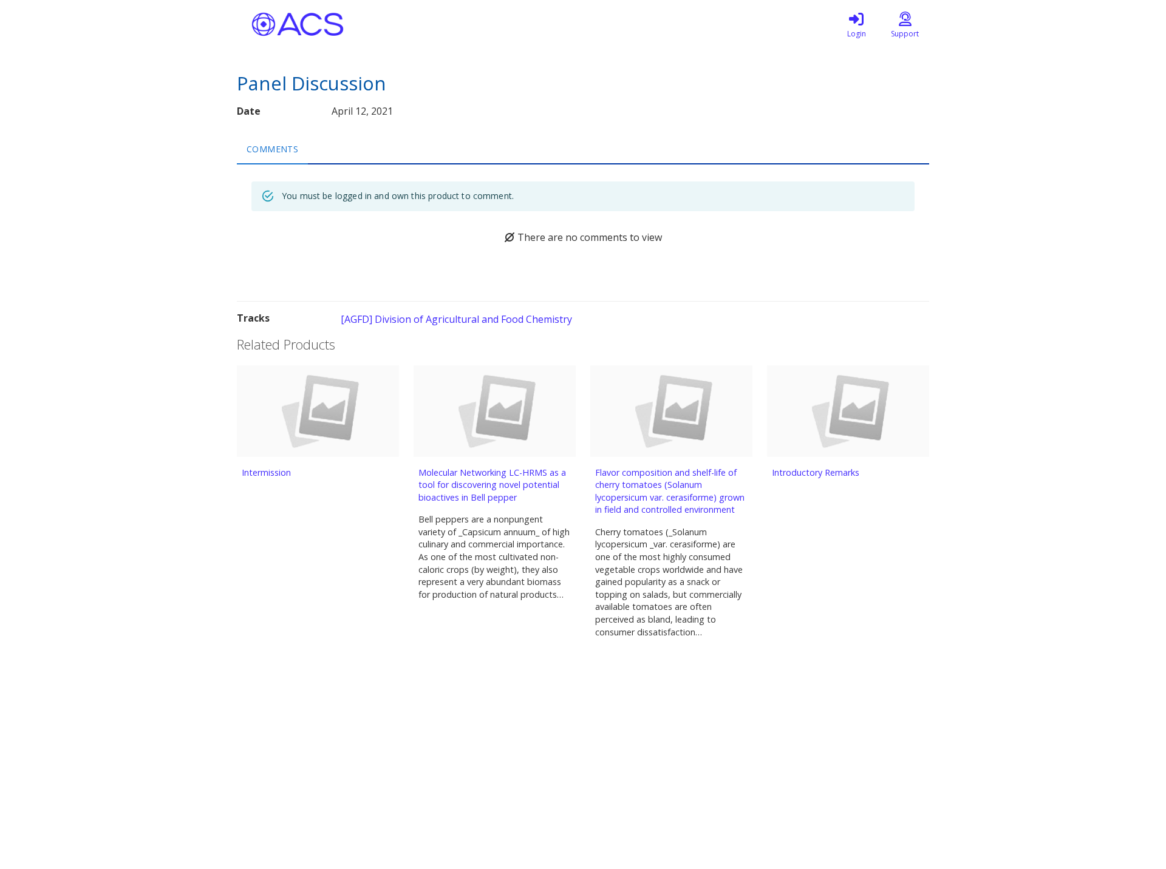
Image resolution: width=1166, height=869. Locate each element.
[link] (856, 24)
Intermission (266, 472)
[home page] (352, 24)
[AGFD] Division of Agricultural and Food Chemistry (456, 319)
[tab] (272, 148)
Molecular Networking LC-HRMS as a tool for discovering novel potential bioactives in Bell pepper (492, 485)
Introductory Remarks (815, 472)
